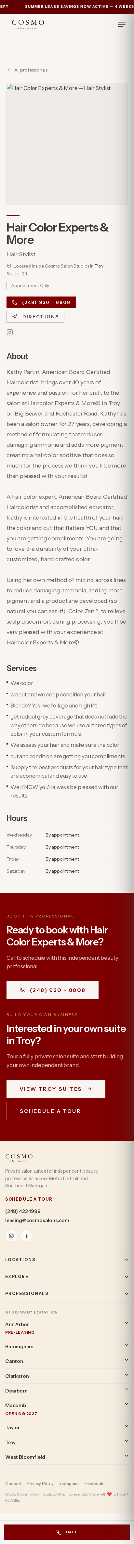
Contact (13, 1483)
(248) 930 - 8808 (46, 302)
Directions (40, 317)
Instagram (69, 1483)
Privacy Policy (40, 1483)
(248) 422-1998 (22, 1211)
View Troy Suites (51, 1089)
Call (72, 1532)
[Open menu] (121, 24)
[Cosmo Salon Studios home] (28, 24)
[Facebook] (26, 1236)
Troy (99, 266)
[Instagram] (10, 332)
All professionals (30, 70)
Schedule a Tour (50, 1111)
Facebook (94, 1483)
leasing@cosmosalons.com (37, 1220)
